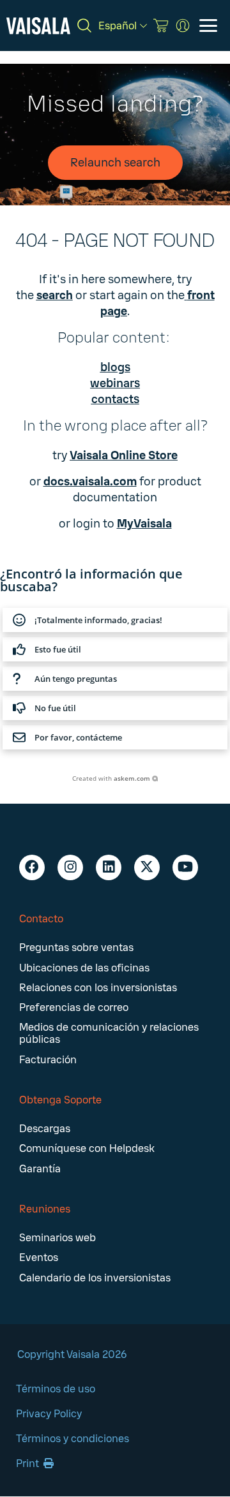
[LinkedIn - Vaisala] (108, 867)
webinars (115, 383)
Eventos (38, 1257)
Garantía (40, 1169)
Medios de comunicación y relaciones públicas (109, 1033)
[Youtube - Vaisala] (185, 867)
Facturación (48, 1059)
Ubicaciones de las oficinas (84, 968)
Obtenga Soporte (60, 1100)
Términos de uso (55, 1389)
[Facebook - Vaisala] (32, 867)
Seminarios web (57, 1237)
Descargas (44, 1128)
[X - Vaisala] (147, 867)
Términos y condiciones (72, 1438)
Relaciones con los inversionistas (98, 987)
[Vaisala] (38, 25)
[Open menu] (208, 25)
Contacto (41, 918)
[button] (115, 620)
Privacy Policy (49, 1413)
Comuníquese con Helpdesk (87, 1148)
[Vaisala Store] (161, 25)
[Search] (84, 25)
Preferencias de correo (73, 1007)
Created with (111, 778)
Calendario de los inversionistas (95, 1278)
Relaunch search (115, 162)
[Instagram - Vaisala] (70, 867)
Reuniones (44, 1209)
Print (29, 1463)
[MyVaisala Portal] (182, 25)
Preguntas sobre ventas (76, 947)
